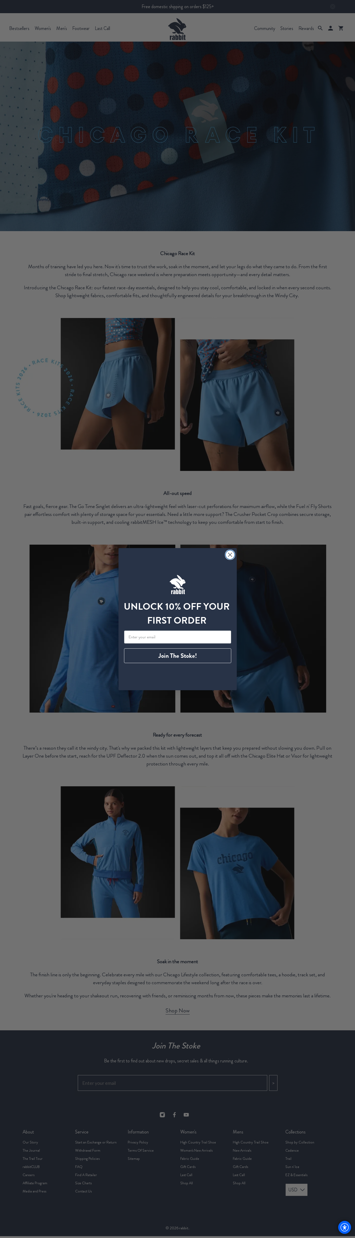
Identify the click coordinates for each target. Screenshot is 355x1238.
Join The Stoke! (177, 655)
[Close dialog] (230, 554)
